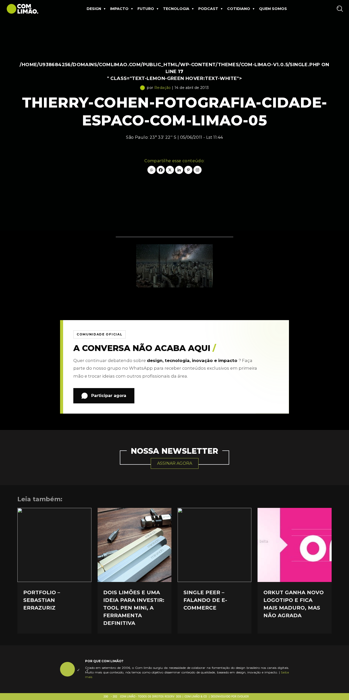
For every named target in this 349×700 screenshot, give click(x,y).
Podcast (208, 8)
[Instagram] (197, 170)
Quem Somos (273, 8)
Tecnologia (176, 8)
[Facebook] (161, 170)
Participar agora (108, 395)
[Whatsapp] (151, 170)
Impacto (119, 8)
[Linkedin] (179, 170)
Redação (162, 87)
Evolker (243, 696)
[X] (170, 170)
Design (94, 8)
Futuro (145, 8)
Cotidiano (238, 8)
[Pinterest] (188, 170)
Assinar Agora (174, 463)
